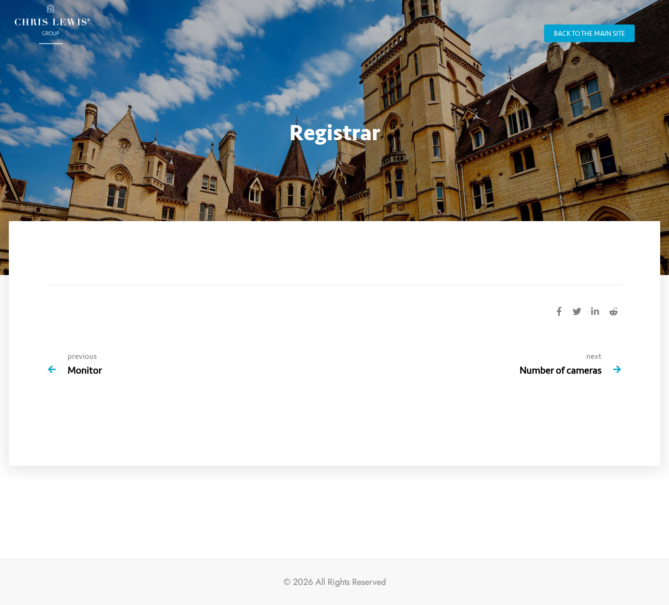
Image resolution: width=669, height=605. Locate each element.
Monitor (85, 370)
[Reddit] (613, 310)
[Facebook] (559, 310)
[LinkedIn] (595, 310)
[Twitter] (577, 310)
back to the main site (589, 33)
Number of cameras (560, 370)
